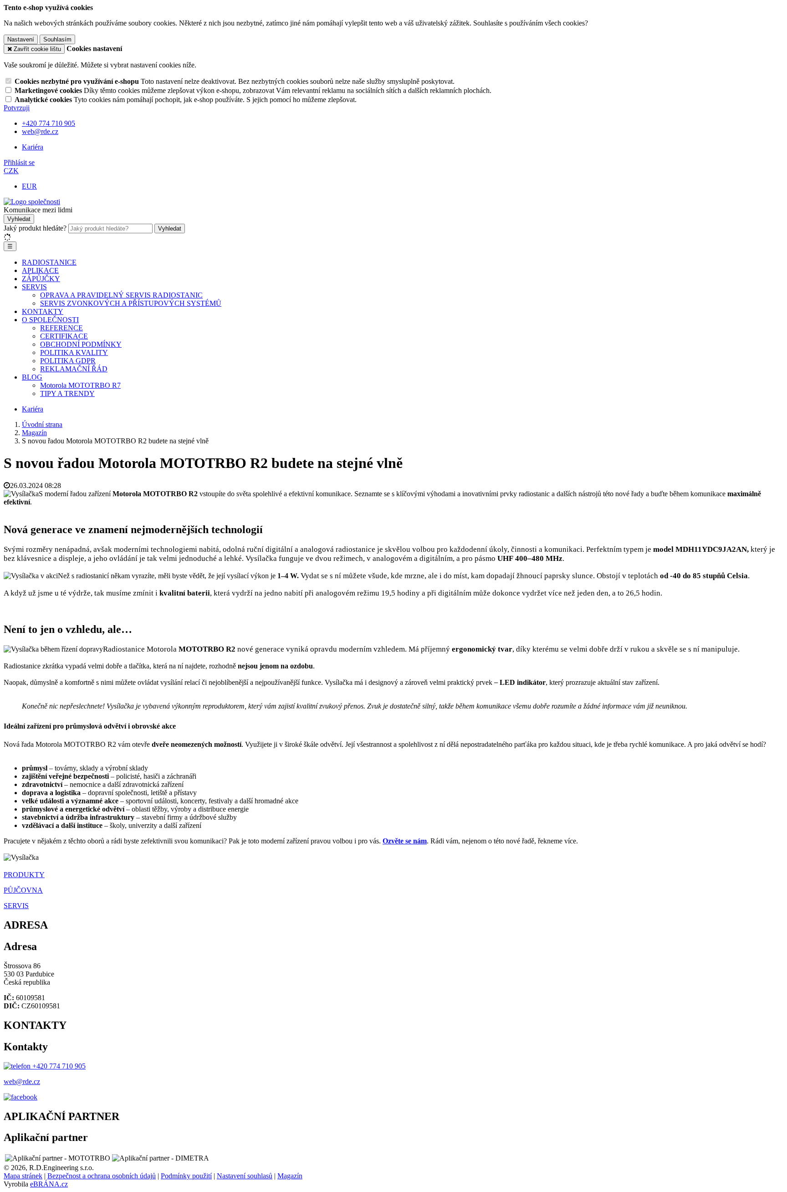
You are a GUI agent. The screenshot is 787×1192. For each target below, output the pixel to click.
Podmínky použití (186, 1176)
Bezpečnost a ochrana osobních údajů (101, 1176)
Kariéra (32, 147)
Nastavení (20, 39)
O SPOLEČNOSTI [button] (50, 320)
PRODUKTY (24, 875)
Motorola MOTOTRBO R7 (80, 385)
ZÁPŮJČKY (41, 279)
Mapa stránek (23, 1176)
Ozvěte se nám (405, 841)
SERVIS (16, 905)
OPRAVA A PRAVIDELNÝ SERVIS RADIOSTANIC (121, 295)
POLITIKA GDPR (68, 361)
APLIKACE (40, 270)
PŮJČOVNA (23, 890)
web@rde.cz (22, 1081)
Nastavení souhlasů (244, 1176)
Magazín (289, 1176)
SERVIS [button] (34, 287)
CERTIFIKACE (64, 336)
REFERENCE (61, 328)
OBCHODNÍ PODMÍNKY (81, 344)
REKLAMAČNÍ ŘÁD (73, 369)
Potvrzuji (17, 108)
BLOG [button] (32, 377)
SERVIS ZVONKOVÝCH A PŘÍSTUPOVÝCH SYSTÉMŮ (130, 303)
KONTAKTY (42, 311)
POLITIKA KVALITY (74, 352)
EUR (29, 186)
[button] (11, 171)
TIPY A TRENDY (67, 393)
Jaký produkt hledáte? (35, 228)
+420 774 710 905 (58, 1066)
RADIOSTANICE (49, 262)
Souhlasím (57, 39)
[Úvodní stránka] (32, 202)
